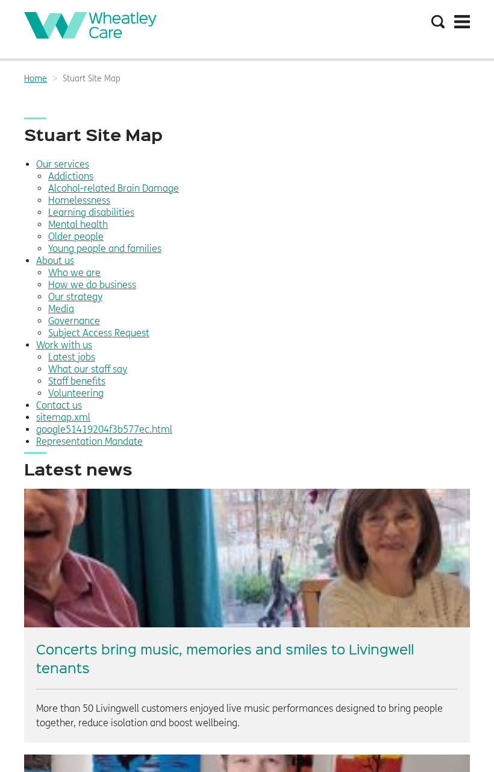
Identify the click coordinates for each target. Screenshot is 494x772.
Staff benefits (76, 381)
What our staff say (87, 369)
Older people (76, 236)
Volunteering (76, 393)
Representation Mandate (89, 441)
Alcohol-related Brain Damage (113, 188)
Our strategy (75, 297)
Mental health (78, 224)
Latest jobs (71, 357)
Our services (62, 164)
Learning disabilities (91, 212)
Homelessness (79, 200)
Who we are (74, 272)
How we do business (92, 284)
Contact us (59, 405)
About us (55, 260)
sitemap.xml (63, 417)
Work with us (64, 345)
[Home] (90, 35)
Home (35, 79)
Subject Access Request (98, 333)
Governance (74, 321)
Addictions (70, 176)
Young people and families (104, 248)
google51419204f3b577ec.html (104, 429)
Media (61, 309)
